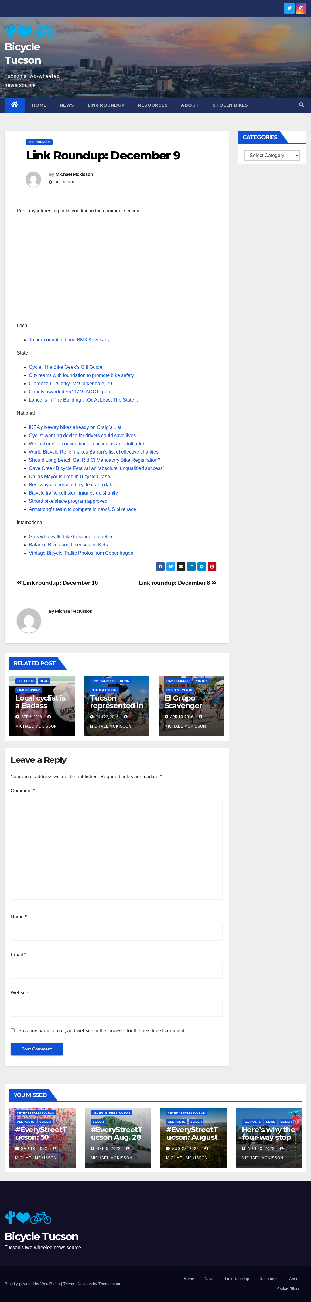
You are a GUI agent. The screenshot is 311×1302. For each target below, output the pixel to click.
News (67, 105)
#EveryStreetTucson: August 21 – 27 (192, 1137)
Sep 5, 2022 (109, 1148)
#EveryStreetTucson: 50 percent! (41, 1137)
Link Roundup (106, 105)
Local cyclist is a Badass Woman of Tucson (40, 709)
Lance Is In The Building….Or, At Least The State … (84, 400)
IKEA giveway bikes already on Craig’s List (75, 427)
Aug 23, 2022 (261, 1148)
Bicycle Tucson (41, 1236)
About (190, 105)
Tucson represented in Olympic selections (116, 709)
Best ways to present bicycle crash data (71, 484)
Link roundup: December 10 (60, 583)
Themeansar (109, 1284)
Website (19, 992)
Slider (45, 1121)
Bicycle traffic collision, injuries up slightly (73, 492)
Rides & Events (105, 690)
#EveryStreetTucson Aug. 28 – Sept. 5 (116, 1137)
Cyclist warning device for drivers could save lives (82, 435)
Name (19, 916)
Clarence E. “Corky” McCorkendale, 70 (70, 383)
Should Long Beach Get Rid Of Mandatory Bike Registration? (94, 460)
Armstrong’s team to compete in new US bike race (82, 509)
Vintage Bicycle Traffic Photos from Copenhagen (81, 553)
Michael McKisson (74, 174)
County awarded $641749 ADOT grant (70, 391)
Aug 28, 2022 (185, 1148)
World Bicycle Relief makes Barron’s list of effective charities (94, 451)
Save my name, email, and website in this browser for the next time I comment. (102, 1030)
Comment (23, 790)
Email (18, 954)
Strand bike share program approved (68, 501)
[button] (301, 105)
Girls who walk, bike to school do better (71, 536)
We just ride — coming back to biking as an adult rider (86, 443)
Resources (153, 105)
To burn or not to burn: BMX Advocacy (69, 339)
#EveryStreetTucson (35, 1112)
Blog (44, 681)
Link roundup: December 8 (174, 583)
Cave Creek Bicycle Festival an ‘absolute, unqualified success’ (96, 468)
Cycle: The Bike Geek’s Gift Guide (65, 367)
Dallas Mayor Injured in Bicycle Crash (69, 476)
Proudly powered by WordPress (33, 1284)
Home (39, 105)
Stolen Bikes (230, 105)
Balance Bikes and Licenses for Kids (68, 544)
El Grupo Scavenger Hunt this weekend (183, 709)
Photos (201, 681)
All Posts (26, 681)
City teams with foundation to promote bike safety (81, 375)
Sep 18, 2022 (34, 1148)
